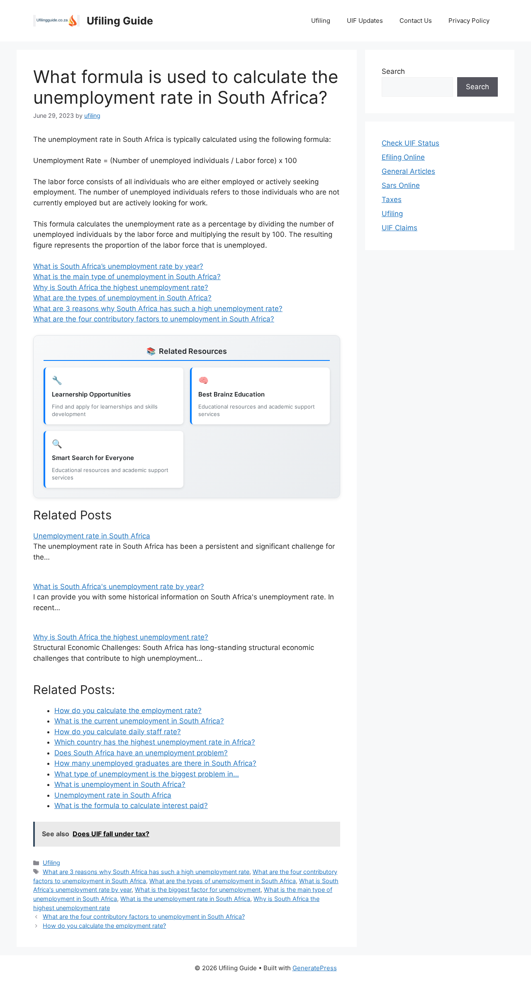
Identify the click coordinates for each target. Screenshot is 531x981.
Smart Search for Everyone (93, 458)
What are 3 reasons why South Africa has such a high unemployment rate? (158, 308)
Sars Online (401, 185)
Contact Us (415, 20)
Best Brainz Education (231, 394)
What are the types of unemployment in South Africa (222, 880)
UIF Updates (365, 20)
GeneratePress (314, 968)
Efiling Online (403, 157)
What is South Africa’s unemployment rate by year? (118, 266)
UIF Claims (399, 228)
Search (393, 71)
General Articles (408, 171)
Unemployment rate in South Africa (91, 536)
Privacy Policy (469, 20)
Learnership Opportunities (91, 394)
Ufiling (320, 20)
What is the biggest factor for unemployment (198, 889)
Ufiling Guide (120, 21)
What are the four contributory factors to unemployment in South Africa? (153, 319)
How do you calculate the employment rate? (104, 925)
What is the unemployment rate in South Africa (185, 898)
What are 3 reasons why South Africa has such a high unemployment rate (146, 871)
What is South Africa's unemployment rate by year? (118, 586)
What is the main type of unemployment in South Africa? (127, 277)
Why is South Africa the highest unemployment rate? (120, 287)
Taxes (392, 199)
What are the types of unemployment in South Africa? (122, 298)
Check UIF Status (410, 143)
